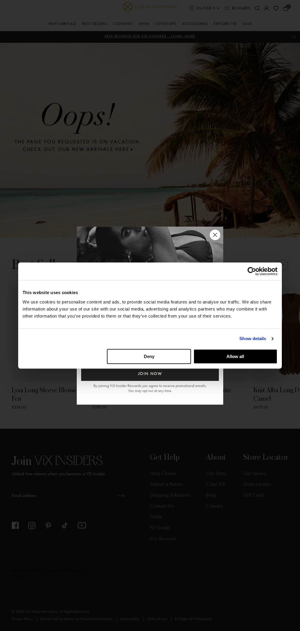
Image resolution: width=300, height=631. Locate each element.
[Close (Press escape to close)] (215, 235)
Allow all (235, 356)
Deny (149, 356)
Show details (252, 338)
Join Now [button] (150, 373)
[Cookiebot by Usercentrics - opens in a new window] (251, 271)
